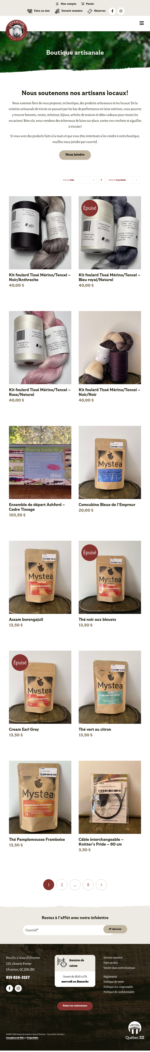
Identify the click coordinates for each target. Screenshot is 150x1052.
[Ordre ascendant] (101, 180)
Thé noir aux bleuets (97, 620)
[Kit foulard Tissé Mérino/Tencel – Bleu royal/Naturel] (110, 199)
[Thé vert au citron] (110, 653)
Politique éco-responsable (118, 987)
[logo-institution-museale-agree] (135, 1023)
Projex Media (32, 1037)
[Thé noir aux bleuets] (110, 543)
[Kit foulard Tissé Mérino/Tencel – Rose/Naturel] (40, 313)
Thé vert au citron (95, 730)
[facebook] (9, 988)
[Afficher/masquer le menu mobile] (142, 22)
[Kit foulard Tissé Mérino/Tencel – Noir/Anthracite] (40, 199)
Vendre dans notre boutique (119, 968)
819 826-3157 (18, 977)
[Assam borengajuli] (40, 543)
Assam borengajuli (26, 620)
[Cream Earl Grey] (40, 653)
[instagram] (18, 988)
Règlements (110, 976)
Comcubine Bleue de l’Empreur (107, 505)
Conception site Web (15, 1037)
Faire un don (111, 962)
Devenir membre (113, 957)
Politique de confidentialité (119, 992)
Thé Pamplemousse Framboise (37, 840)
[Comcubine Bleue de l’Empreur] (110, 428)
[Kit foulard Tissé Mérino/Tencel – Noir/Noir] (110, 313)
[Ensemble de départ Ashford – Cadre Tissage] (40, 428)
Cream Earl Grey (24, 730)
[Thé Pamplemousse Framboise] (40, 763)
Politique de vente (114, 981)
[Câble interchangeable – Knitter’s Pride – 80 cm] (110, 763)
